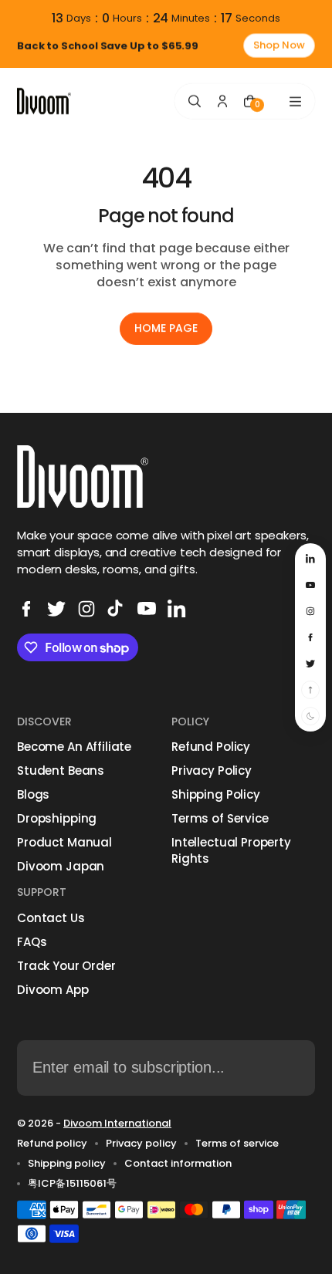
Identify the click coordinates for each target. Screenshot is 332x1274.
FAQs (31, 942)
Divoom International (117, 1123)
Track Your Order (66, 966)
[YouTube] (146, 609)
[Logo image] (44, 101)
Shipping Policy (215, 794)
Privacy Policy (211, 770)
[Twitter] (56, 609)
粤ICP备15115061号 (72, 1184)
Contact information (178, 1163)
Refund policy (52, 1143)
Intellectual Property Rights (231, 850)
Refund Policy (210, 746)
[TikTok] (116, 609)
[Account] (222, 101)
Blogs (33, 794)
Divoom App (53, 990)
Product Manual (64, 842)
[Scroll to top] (310, 689)
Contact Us (51, 918)
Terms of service (237, 1143)
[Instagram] (86, 609)
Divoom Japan (60, 866)
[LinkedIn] (177, 609)
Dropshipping (57, 818)
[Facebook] (26, 609)
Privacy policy (141, 1143)
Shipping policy (67, 1163)
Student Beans (60, 770)
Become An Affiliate (74, 746)
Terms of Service (220, 818)
